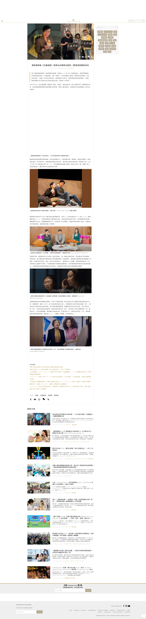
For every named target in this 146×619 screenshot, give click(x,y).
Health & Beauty (70, 561)
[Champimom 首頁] (64, 21)
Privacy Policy (107, 611)
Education (68, 441)
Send (88, 590)
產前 (115, 40)
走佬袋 (110, 34)
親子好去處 (112, 48)
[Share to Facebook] (80, 56)
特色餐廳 (67, 578)
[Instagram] (126, 606)
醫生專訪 (104, 37)
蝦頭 (36, 395)
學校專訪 (101, 48)
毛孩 (109, 51)
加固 (115, 31)
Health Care (80, 561)
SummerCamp (108, 31)
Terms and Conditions (118, 611)
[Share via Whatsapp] (86, 56)
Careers (100, 611)
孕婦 (107, 43)
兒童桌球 (100, 31)
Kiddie (128, 610)
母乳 (105, 51)
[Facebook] (124, 606)
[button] (2, 21)
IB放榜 (113, 46)
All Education (84, 441)
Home (70, 610)
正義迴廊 (43, 395)
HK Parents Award (121, 610)
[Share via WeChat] (88, 56)
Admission (76, 441)
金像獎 (50, 395)
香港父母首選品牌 (103, 40)
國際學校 (101, 46)
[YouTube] (129, 606)
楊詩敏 (56, 395)
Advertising (127, 611)
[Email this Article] (83, 56)
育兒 (115, 34)
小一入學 (112, 43)
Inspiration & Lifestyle (66, 68)
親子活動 (74, 424)
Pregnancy (76, 610)
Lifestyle (68, 424)
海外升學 (108, 46)
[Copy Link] (92, 56)
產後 (110, 40)
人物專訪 (110, 37)
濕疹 (107, 48)
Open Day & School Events (81, 544)
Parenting (112, 610)
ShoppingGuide (102, 34)
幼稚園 (101, 43)
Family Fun (84, 458)
